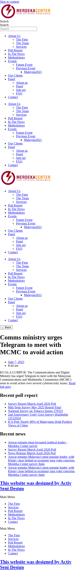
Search (4, 21)
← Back (6, 327)
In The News (16, 54)
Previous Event (25, 68)
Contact (13, 97)
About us (22, 82)
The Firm (22, 39)
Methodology (16, 57)
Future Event (24, 64)
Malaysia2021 (33, 72)
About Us (14, 36)
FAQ (19, 93)
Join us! (21, 90)
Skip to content (9, 1)
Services (21, 46)
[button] (39, 497)
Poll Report (15, 50)
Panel (11, 79)
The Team (22, 43)
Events (12, 61)
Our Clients (15, 75)
